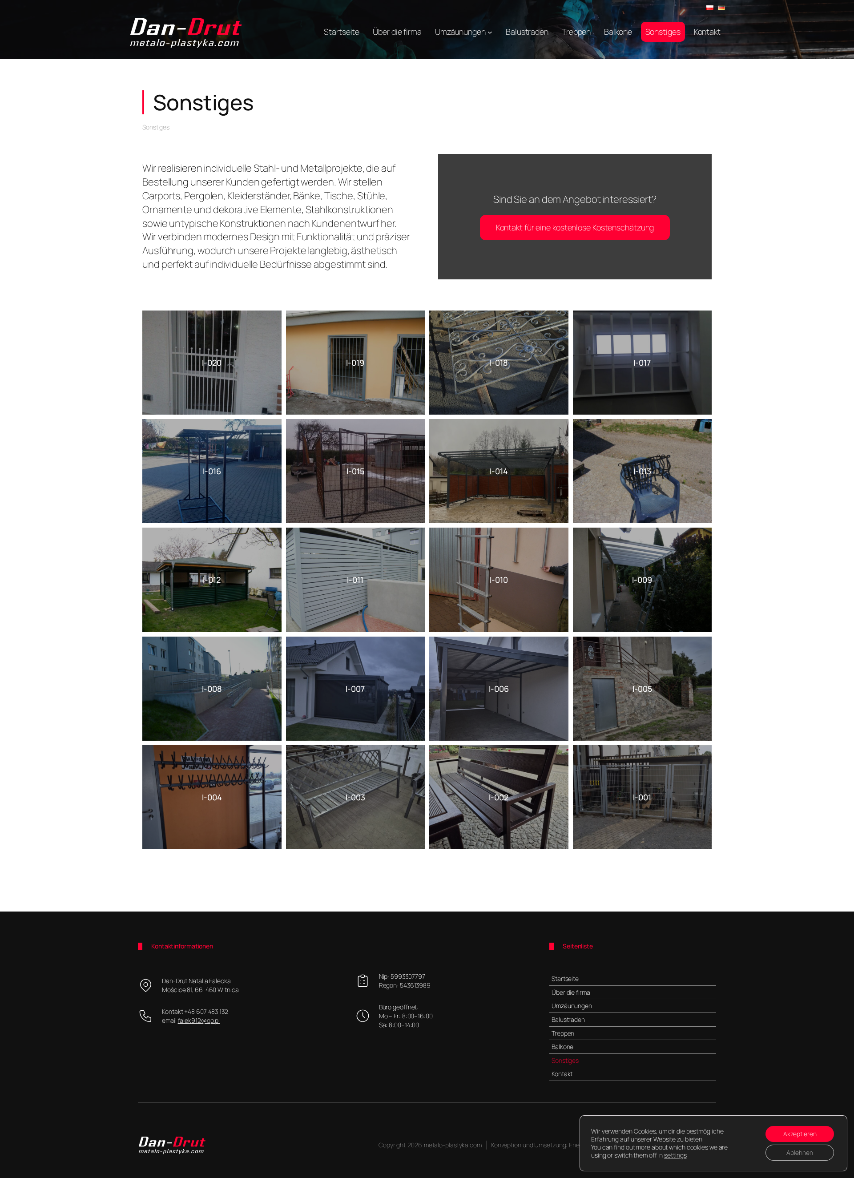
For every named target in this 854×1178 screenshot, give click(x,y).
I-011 (355, 579)
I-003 (355, 797)
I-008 (212, 688)
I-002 (498, 797)
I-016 (212, 471)
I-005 (642, 688)
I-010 (499, 579)
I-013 (642, 471)
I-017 (642, 362)
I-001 (642, 797)
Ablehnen (799, 1152)
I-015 (355, 471)
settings (675, 1155)
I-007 (355, 688)
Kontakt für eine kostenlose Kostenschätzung (575, 227)
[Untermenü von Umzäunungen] (489, 31)
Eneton (578, 1145)
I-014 (499, 471)
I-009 (642, 579)
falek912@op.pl (199, 1020)
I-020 (212, 362)
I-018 (499, 362)
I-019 (355, 362)
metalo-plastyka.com (453, 1145)
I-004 (212, 797)
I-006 (499, 688)
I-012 (212, 579)
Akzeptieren (800, 1134)
